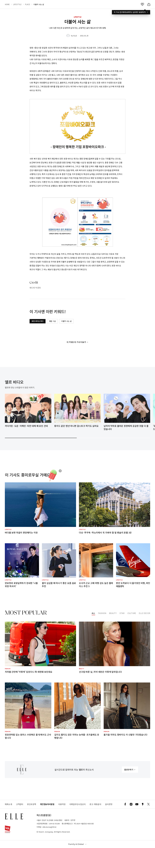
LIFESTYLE (17, 4)
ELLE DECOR (144, 613)
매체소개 (8, 804)
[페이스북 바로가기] (125, 804)
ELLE (75, 35)
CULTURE (131, 613)
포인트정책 (31, 804)
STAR (122, 613)
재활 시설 (52, 321)
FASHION (102, 613)
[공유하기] (149, 4)
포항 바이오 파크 (37, 321)
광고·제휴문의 (95, 804)
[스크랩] (142, 4)
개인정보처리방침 (47, 804)
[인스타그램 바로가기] (131, 804)
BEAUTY (113, 613)
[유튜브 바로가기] (137, 804)
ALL (93, 613)
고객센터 (19, 804)
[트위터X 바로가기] (148, 804)
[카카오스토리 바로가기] (142, 804)
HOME (7, 4)
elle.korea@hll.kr (49, 827)
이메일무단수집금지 (77, 804)
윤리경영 (108, 804)
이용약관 (62, 804)
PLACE (27, 4)
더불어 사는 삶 (66, 321)
